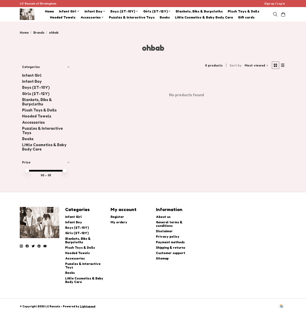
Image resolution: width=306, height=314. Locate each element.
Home (49, 11)
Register (117, 217)
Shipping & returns (170, 247)
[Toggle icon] (275, 14)
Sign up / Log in (274, 3)
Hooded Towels (63, 17)
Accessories (33, 122)
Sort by (236, 65)
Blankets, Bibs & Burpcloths (199, 11)
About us (163, 217)
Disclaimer (164, 231)
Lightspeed (87, 306)
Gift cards (246, 17)
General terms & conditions (169, 223)
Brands (38, 32)
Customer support (170, 253)
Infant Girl (32, 75)
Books (165, 17)
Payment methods (170, 242)
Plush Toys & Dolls (243, 11)
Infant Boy (32, 81)
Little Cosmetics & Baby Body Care (204, 17)
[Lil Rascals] (27, 14)
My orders (119, 222)
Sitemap (162, 258)
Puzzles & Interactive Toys (132, 17)
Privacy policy (167, 236)
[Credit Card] (281, 306)
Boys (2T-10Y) (36, 87)
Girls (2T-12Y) (36, 93)
